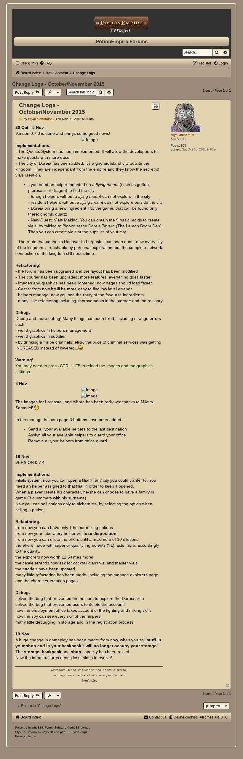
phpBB (37, 727)
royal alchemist (182, 135)
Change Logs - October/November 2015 (58, 84)
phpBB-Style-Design (74, 732)
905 (183, 145)
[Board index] (121, 22)
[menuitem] (45, 63)
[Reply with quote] (155, 106)
